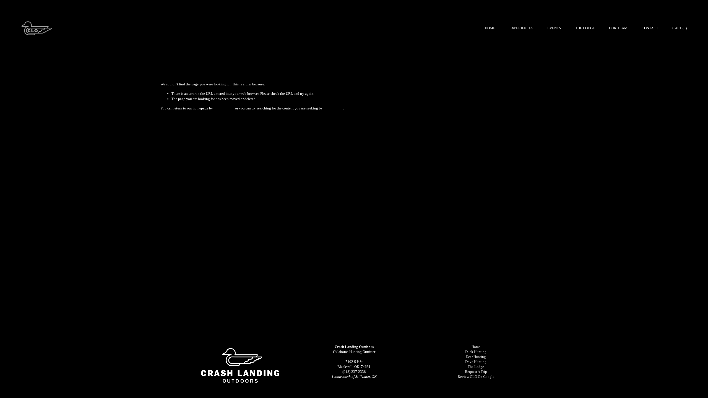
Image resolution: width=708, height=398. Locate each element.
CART (679, 28)
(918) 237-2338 (354, 372)
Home (490, 28)
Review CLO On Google (476, 377)
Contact (650, 28)
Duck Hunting (475, 352)
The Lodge (585, 28)
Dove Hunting (475, 362)
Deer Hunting (476, 357)
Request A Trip (476, 372)
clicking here (223, 108)
